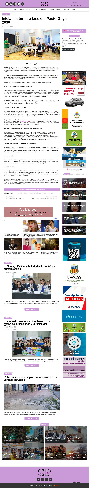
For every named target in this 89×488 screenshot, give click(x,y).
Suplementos (42, 9)
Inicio (15, 9)
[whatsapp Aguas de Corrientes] (74, 261)
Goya (27, 193)
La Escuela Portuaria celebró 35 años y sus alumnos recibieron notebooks (12, 456)
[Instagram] (14, 4)
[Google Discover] (22, 4)
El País (28, 9)
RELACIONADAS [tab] (80, 174)
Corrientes (21, 9)
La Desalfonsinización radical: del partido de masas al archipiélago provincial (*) (55, 456)
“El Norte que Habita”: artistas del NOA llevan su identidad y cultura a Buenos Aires (74, 183)
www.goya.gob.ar (25, 121)
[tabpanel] (74, 206)
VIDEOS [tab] (72, 174)
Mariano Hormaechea (36, 193)
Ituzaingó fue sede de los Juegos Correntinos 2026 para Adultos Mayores (74, 195)
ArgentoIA (57, 485)
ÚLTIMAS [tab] (66, 174)
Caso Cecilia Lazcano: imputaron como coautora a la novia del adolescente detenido (74, 207)
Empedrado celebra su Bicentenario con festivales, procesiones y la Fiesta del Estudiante (32, 455)
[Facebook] (7, 4)
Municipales (6, 14)
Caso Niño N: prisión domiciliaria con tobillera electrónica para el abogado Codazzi (73, 218)
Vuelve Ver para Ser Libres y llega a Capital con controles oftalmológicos (76, 439)
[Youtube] (18, 4)
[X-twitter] (11, 4)
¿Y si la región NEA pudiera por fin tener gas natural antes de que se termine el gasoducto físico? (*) (77, 456)
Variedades (51, 9)
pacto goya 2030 (48, 193)
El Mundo (34, 9)
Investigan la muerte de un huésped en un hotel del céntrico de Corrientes (33, 439)
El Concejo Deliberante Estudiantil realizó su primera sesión (55, 439)
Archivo (73, 9)
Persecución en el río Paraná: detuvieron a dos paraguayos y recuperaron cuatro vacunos (72, 230)
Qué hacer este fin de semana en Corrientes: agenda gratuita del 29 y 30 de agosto (12, 439)
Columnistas (59, 9)
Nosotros (66, 9)
